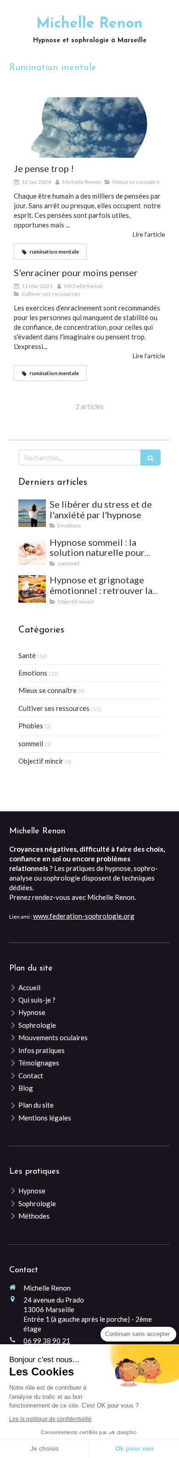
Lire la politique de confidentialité (50, 1419)
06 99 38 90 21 (46, 1340)
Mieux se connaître (47, 690)
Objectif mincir (40, 761)
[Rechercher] (150, 457)
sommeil (30, 743)
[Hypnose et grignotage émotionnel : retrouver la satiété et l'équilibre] (32, 589)
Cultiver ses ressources (54, 708)
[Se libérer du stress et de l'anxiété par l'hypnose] (32, 513)
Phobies (30, 725)
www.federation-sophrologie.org (83, 916)
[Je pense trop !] (89, 127)
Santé (27, 655)
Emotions (32, 673)
